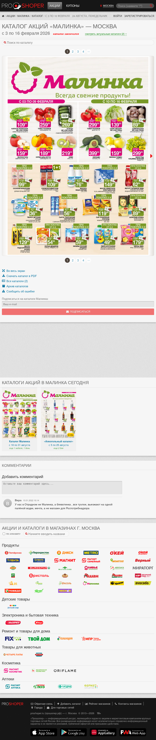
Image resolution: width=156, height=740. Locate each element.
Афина (39, 583)
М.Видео (39, 622)
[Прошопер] (3, 16)
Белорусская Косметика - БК (39, 670)
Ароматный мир (13, 583)
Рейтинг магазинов (99, 703)
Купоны (72, 5)
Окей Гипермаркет (117, 552)
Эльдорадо (13, 622)
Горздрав (65, 686)
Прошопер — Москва (23, 5)
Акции (54, 5)
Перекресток (39, 552)
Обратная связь (43, 703)
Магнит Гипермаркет (91, 560)
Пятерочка (13, 552)
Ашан (91, 575)
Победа (13, 590)
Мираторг (143, 568)
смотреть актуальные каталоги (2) (105, 34)
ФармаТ (91, 686)
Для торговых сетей (61, 707)
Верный (143, 560)
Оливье (91, 568)
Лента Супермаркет (39, 560)
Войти (117, 16)
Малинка (23, 16)
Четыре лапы (13, 654)
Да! (13, 575)
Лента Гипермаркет (13, 560)
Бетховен (39, 654)
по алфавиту (13, 533)
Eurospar (39, 568)
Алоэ (39, 686)
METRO (91, 552)
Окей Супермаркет (143, 552)
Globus (13, 568)
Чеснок (65, 590)
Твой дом (39, 638)
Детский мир (13, 606)
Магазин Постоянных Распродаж (91, 638)
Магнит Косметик (13, 670)
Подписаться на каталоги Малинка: (25, 299)
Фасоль (65, 583)
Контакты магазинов (130, 703)
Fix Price (13, 638)
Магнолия (65, 568)
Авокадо (143, 583)
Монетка (117, 560)
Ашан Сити (117, 575)
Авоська (117, 568)
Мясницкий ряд (143, 575)
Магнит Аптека (13, 686)
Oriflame (65, 670)
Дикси (65, 552)
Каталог (37, 16)
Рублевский (65, 575)
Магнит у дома (65, 560)
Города (38, 707)
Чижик (117, 583)
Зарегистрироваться (139, 16)
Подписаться (79, 311)
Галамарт (65, 638)
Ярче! (39, 590)
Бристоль (39, 575)
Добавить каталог (70, 703)
